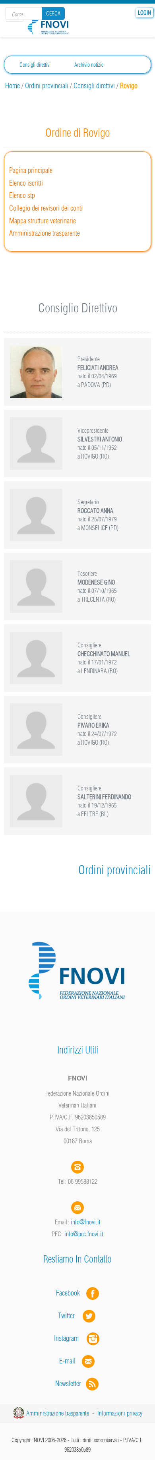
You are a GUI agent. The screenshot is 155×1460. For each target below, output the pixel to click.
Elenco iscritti (26, 183)
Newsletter (70, 1383)
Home (12, 85)
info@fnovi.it (86, 1222)
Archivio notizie (88, 64)
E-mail (67, 1360)
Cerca (53, 13)
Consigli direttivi (34, 64)
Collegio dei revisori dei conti (46, 208)
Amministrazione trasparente (44, 233)
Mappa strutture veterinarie (42, 220)
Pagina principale (30, 170)
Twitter (70, 1315)
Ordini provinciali (46, 85)
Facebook (70, 1292)
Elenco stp (22, 195)
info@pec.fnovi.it (83, 1234)
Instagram (70, 1338)
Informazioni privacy (119, 1413)
